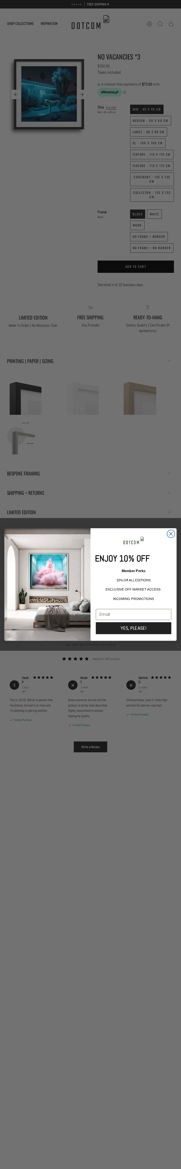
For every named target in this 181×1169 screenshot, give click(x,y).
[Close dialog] (171, 534)
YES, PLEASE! (133, 628)
